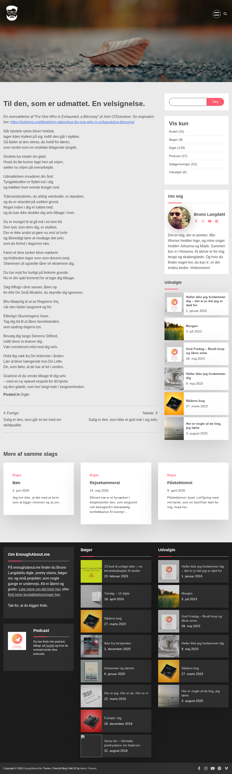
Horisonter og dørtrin (119, 668)
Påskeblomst (179, 482)
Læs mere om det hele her (39, 589)
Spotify (50, 645)
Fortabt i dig (112, 718)
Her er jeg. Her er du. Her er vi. (126, 693)
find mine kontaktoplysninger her (34, 595)
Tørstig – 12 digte (117, 593)
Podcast (175, 156)
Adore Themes (88, 768)
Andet (173, 131)
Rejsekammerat (105, 482)
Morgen (192, 326)
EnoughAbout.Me (32, 768)
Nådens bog (195, 401)
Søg (215, 101)
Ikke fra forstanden (117, 643)
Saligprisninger (179, 164)
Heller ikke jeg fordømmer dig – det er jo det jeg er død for (205, 301)
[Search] (225, 13)
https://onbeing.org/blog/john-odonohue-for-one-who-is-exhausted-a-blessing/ (72, 122)
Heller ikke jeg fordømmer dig (202, 643)
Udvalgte (175, 172)
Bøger (173, 139)
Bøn (16, 482)
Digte (25, 394)
